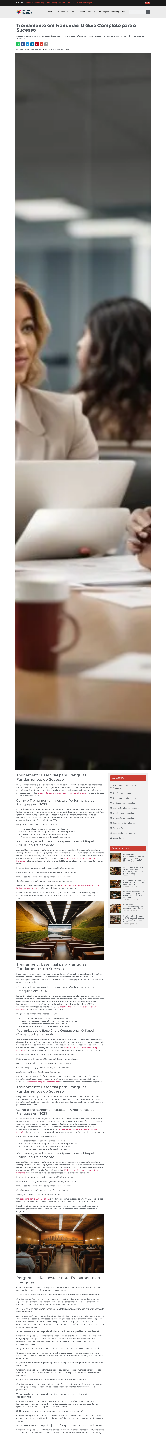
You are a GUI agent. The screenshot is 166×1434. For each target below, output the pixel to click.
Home (49, 12)
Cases (123, 12)
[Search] (148, 12)
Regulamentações (101, 12)
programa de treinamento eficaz (35, 1199)
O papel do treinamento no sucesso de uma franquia (62, 793)
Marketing (115, 12)
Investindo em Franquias (64, 12)
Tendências (80, 12)
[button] (18, 44)
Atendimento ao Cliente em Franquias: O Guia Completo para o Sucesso (134, 882)
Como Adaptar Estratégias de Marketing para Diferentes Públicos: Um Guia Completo (133, 870)
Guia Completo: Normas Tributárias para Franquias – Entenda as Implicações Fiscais (134, 919)
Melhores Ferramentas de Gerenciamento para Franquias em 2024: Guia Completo (133, 894)
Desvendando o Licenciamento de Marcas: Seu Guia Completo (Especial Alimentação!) (133, 857)
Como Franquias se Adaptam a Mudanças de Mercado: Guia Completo (133, 907)
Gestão (89, 12)
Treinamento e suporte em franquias (42, 1082)
